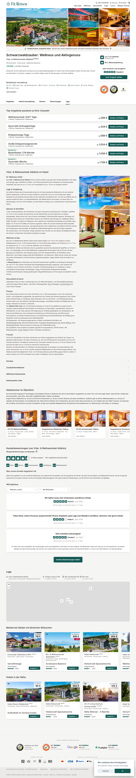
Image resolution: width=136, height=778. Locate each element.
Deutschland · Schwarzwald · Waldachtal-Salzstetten (24, 63)
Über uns (52, 775)
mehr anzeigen (11, 91)
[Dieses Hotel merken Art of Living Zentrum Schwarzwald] (85, 683)
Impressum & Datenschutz (34, 775)
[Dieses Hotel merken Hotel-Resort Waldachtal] (8, 683)
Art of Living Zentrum (93, 705)
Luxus (112, 6)
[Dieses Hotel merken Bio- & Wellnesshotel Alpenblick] (47, 634)
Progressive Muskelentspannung (49, 323)
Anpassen (105, 771)
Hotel (91, 654)
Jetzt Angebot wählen (113, 77)
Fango (37, 269)
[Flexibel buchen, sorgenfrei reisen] (110, 48)
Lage (68, 101)
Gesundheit (97, 6)
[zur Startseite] (16, 4)
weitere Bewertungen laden (68, 560)
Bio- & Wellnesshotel (55, 655)
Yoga (106, 6)
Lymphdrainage (65, 284)
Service (46, 775)
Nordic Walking (66, 323)
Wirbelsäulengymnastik (13, 323)
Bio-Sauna (9, 252)
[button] (90, 588)
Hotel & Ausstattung (27, 101)
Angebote (10, 101)
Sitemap (74, 775)
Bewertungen (55, 101)
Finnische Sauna (32, 252)
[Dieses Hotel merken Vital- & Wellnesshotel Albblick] (127, 10)
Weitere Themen (123, 6)
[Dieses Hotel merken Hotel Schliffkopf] (123, 683)
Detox (50, 284)
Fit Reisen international (63, 775)
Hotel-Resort (20, 704)
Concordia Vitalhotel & (21, 655)
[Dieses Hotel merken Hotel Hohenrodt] (85, 634)
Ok (122, 771)
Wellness (87, 6)
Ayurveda (77, 6)
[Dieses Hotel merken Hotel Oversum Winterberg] (123, 634)
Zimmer (42, 101)
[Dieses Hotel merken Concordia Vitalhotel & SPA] (8, 634)
